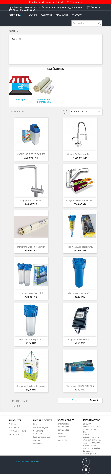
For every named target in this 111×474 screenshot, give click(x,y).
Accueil (32, 15)
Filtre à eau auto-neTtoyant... (80, 247)
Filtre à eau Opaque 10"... (80, 293)
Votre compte (66, 420)
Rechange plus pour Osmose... (31, 386)
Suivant (95, 400)
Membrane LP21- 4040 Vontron (31, 247)
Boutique (46, 15)
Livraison (37, 424)
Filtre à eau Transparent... (31, 339)
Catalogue (62, 15)
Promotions (14, 427)
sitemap (36, 440)
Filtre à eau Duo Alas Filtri (31, 293)
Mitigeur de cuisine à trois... (80, 154)
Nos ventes (14, 434)
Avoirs (60, 433)
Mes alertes (63, 440)
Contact (76, 15)
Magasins (37, 443)
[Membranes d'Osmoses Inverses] (44, 85)
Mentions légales (41, 427)
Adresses (62, 436)
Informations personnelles (63, 425)
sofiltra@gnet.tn (89, 453)
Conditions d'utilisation (38, 432)
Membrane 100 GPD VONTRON (80, 386)
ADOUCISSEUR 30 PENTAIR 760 (31, 154)
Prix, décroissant (86, 111)
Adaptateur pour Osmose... (80, 339)
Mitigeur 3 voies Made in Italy (80, 200)
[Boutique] (20, 85)
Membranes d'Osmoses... (44, 100)
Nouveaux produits (17, 431)
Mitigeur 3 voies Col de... (31, 200)
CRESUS (36, 462)
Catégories (14, 424)
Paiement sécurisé (41, 437)
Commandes (63, 430)
